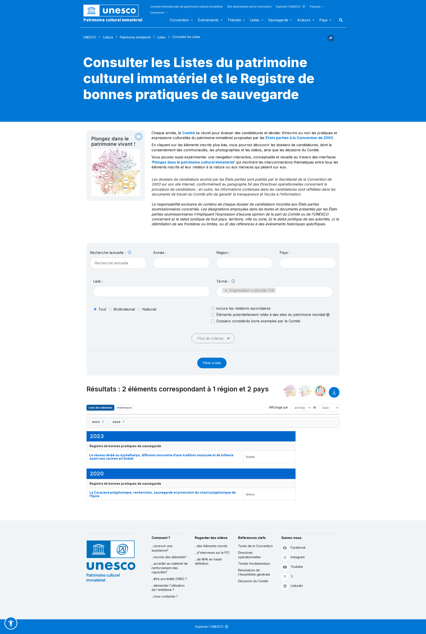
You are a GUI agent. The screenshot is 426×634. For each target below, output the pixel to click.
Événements (208, 20)
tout (102, 309)
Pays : (285, 252)
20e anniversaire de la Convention (249, 6)
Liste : (98, 281)
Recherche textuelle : (108, 252)
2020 (120, 422)
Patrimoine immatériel (135, 37)
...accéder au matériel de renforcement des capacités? (170, 568)
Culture (108, 37)
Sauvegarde (278, 20)
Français (315, 6)
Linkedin (297, 586)
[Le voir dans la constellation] (290, 391)
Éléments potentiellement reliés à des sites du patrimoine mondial (271, 315)
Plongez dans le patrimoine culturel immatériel (193, 162)
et (314, 407)
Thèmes (234, 20)
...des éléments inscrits (211, 546)
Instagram (298, 557)
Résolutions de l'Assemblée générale (254, 572)
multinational (124, 309)
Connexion (157, 12)
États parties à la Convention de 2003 (299, 138)
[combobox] (181, 262)
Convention (179, 20)
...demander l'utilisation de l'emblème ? (168, 588)
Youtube (297, 566)
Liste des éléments (100, 407)
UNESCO (89, 37)
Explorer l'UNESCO (288, 6)
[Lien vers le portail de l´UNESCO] (113, 10)
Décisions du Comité (253, 581)
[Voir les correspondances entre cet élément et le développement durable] (320, 391)
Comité (188, 133)
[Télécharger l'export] (334, 394)
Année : (159, 252)
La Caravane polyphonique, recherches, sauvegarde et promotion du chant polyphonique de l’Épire (162, 494)
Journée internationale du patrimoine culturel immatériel (186, 6)
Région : (223, 252)
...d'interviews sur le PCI (212, 552)
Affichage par (278, 407)
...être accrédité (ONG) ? (169, 579)
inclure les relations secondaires (243, 308)
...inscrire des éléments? (169, 557)
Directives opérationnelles (249, 555)
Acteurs (303, 20)
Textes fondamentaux (254, 563)
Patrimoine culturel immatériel (112, 20)
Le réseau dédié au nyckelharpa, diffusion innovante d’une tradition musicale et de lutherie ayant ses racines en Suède (161, 456)
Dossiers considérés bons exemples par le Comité (258, 321)
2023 (99, 422)
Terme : (223, 281)
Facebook (298, 547)
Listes (254, 20)
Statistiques (124, 407)
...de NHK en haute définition (208, 561)
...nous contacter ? (165, 596)
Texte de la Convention (255, 546)
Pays (323, 20)
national (149, 309)
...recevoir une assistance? (162, 548)
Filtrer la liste (212, 363)
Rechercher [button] (339, 20)
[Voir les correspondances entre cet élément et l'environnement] (305, 391)
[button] (330, 40)
